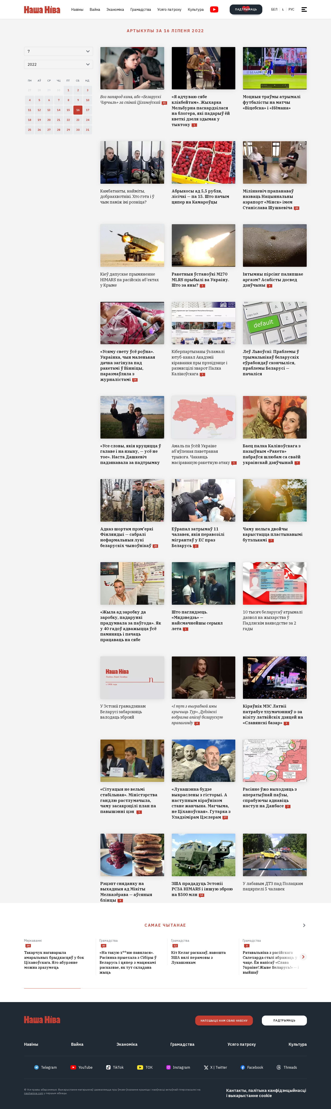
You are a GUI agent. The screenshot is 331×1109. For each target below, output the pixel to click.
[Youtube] (214, 9)
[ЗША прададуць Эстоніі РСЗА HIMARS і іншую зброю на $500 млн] (204, 868)
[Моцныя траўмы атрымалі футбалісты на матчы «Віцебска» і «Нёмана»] (275, 87)
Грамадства (140, 9)
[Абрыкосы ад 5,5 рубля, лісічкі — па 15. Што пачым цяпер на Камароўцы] (204, 175)
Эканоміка (115, 9)
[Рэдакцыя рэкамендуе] (304, 925)
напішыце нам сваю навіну (224, 1020)
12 (175, 945)
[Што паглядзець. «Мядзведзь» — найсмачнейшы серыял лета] (204, 602)
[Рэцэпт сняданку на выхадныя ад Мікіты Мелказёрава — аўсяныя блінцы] (132, 868)
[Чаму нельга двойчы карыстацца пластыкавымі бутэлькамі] (275, 513)
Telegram (49, 1067)
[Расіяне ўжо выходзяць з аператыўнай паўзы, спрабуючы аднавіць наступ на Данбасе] (275, 779)
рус (291, 9)
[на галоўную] (42, 9)
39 (28, 945)
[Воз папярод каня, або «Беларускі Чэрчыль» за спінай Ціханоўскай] (132, 87)
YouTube (86, 1067)
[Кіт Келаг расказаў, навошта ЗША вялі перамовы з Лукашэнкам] (203, 957)
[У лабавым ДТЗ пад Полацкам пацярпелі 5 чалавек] (275, 868)
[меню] (304, 9)
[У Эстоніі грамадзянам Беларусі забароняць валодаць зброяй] (132, 691)
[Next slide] (303, 956)
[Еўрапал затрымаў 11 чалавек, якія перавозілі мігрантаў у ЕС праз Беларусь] (204, 513)
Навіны (77, 9)
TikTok (118, 1067)
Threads (290, 1067)
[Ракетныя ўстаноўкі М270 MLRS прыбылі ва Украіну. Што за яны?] (204, 256)
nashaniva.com (33, 1093)
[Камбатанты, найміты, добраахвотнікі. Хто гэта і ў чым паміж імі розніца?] (132, 175)
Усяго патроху (169, 9)
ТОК (149, 1067)
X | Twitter (218, 1067)
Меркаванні (33, 941)
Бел (274, 9)
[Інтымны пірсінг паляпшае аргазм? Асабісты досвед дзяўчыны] (275, 256)
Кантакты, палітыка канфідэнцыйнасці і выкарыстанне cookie (266, 1093)
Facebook (255, 1067)
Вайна (95, 9)
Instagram (181, 1067)
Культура (196, 9)
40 (103, 945)
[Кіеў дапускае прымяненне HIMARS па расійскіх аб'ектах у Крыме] (132, 256)
